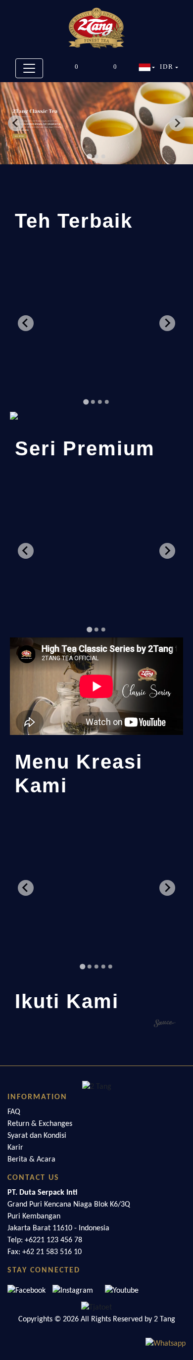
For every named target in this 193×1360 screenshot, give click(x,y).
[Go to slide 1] (89, 156)
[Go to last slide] (16, 123)
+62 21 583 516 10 (52, 1252)
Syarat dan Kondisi (36, 1136)
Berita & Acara (31, 1160)
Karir (15, 1148)
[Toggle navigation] (29, 68)
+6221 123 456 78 (53, 1240)
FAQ (13, 1112)
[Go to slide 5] (110, 967)
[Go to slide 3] (103, 156)
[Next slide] (177, 123)
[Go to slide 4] (107, 402)
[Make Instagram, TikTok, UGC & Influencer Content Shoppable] (165, 1024)
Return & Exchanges (39, 1124)
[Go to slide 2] (96, 156)
